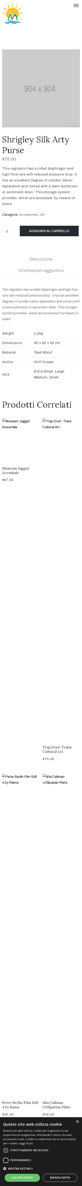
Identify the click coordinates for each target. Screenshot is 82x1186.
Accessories (28, 214)
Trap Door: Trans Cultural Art (56, 749)
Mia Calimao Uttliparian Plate (56, 1104)
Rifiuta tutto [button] (60, 1177)
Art (42, 214)
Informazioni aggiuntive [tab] (41, 270)
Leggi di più (26, 1143)
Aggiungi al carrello (49, 231)
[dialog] (41, 1151)
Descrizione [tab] (41, 259)
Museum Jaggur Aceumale (15, 470)
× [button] (77, 1121)
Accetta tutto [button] (22, 1177)
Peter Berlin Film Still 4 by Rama (20, 1104)
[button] (41, 1168)
